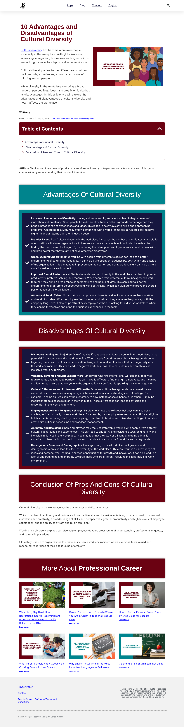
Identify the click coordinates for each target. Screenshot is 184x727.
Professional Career (61, 118)
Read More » (24, 627)
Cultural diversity (31, 50)
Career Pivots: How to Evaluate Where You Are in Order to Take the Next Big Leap (91, 616)
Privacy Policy (25, 687)
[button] (168, 5)
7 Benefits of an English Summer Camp (141, 663)
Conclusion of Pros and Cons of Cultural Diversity (55, 152)
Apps (70, 5)
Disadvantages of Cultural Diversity (47, 147)
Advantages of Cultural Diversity (45, 142)
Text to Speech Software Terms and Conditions (37, 700)
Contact (97, 5)
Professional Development (82, 118)
